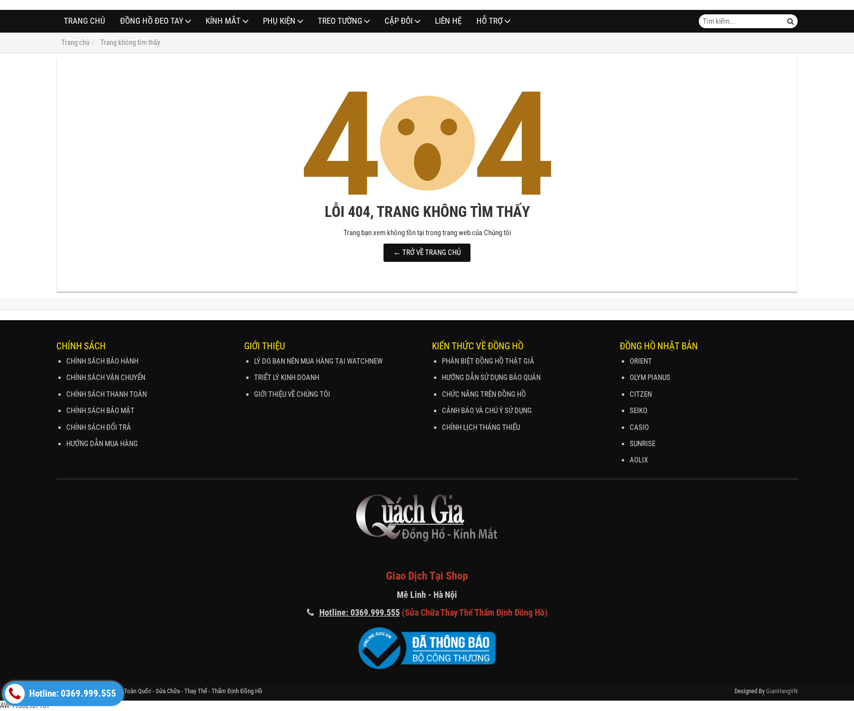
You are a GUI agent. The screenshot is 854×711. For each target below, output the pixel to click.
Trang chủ (84, 21)
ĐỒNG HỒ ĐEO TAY (151, 21)
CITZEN (641, 394)
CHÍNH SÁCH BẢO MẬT (100, 410)
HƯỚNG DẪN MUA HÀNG (102, 443)
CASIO (639, 427)
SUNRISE (642, 443)
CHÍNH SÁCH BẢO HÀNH (102, 361)
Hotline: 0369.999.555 (71, 693)
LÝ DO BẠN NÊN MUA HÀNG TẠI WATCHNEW (318, 361)
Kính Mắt (223, 21)
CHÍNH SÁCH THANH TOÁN (106, 394)
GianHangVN (782, 691)
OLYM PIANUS (650, 377)
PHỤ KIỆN (279, 21)
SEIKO (638, 410)
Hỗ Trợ (489, 21)
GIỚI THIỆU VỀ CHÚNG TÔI (292, 394)
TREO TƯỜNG (340, 21)
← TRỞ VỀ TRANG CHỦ (427, 252)
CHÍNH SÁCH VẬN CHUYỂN (105, 377)
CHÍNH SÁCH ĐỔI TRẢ (98, 427)
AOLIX (639, 460)
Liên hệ (448, 21)
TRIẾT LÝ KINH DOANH (286, 377)
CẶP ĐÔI (398, 21)
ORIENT (641, 361)
